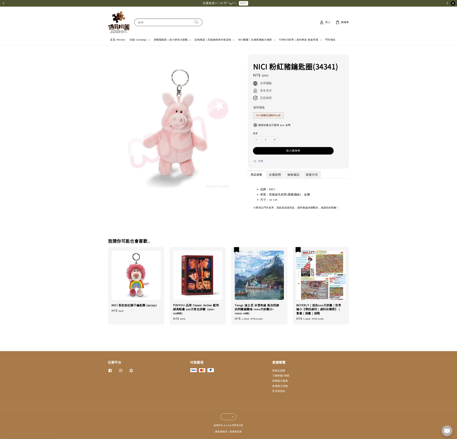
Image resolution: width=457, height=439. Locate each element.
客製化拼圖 (278, 370)
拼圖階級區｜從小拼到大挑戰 (171, 39)
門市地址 (330, 39)
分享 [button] (260, 161)
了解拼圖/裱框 (280, 375)
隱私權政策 (221, 431)
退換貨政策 (236, 431)
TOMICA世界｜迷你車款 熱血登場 (298, 39)
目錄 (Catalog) (138, 39)
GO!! (243, 3)
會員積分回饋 (280, 386)
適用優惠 (259, 108)
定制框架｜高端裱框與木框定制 (213, 39)
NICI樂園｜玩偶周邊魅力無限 (255, 39)
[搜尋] (196, 22)
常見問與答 (278, 391)
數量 (255, 133)
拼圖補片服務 (280, 381)
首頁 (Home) (117, 39)
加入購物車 (293, 150)
